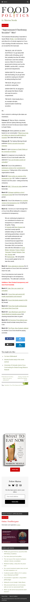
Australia (9, 227)
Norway (10, 254)
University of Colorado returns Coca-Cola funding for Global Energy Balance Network (16, 367)
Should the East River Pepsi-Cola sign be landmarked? (8, 378)
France (18, 250)
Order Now (15, 469)
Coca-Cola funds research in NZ (17, 300)
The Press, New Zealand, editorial (18, 328)
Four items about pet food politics (13, 556)
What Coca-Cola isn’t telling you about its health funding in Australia (15, 135)
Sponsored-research (19, 385)
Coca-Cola (12, 385)
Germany (12, 250)
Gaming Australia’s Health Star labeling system (22, 378)
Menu (5, 2)
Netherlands (10, 257)
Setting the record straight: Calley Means (14, 582)
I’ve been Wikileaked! (10, 356)
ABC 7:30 (14, 39)
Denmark (8, 252)
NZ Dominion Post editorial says (17, 320)
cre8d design (4, 600)
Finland (13, 252)
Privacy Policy (4, 596)
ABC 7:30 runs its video (15, 186)
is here (18, 525)
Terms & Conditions (14, 596)
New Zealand (19, 227)
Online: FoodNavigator (10, 521)
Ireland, (22, 250)
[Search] (27, 2)
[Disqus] (15, 410)
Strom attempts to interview (16, 266)
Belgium (19, 252)
